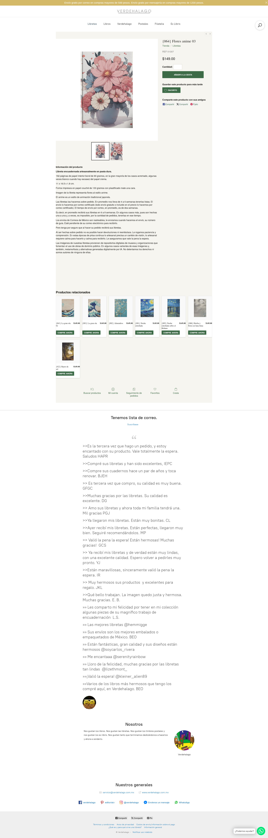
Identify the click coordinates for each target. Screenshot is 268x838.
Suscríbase (129, 424)
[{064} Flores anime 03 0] (100, 151)
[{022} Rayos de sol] (68, 351)
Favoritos (155, 392)
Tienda (165, 45)
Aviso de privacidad (125, 824)
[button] (171, 90)
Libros (107, 23)
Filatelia (159, 23)
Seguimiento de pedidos (134, 394)
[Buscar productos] (259, 25)
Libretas (92, 23)
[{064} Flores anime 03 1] (116, 151)
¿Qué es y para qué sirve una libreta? (125, 827)
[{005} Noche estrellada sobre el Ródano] (174, 308)
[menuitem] (206, 34)
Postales (143, 23)
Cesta (176, 392)
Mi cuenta (113, 392)
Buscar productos (92, 392)
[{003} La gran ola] (94, 308)
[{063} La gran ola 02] (68, 308)
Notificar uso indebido (142, 832)
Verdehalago (124, 23)
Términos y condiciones (103, 824)
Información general (153, 827)
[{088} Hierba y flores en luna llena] (200, 308)
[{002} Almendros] (121, 308)
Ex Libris (175, 23)
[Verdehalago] (134, 11)
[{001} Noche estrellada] (147, 308)
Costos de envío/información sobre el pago (155, 824)
